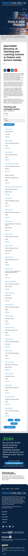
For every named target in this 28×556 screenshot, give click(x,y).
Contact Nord (10, 539)
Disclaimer (4, 514)
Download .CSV (9, 427)
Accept (4, 553)
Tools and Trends (9, 36)
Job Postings (4, 519)
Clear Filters (9, 124)
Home (2, 36)
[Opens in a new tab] (23, 9)
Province (5, 118)
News (12, 488)
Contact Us (17, 488)
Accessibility (4, 511)
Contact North (4, 539)
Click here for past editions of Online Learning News (14, 465)
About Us (8, 488)
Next (14, 423)
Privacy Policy (5, 516)
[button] (26, 9)
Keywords (6, 113)
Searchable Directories (19, 36)
